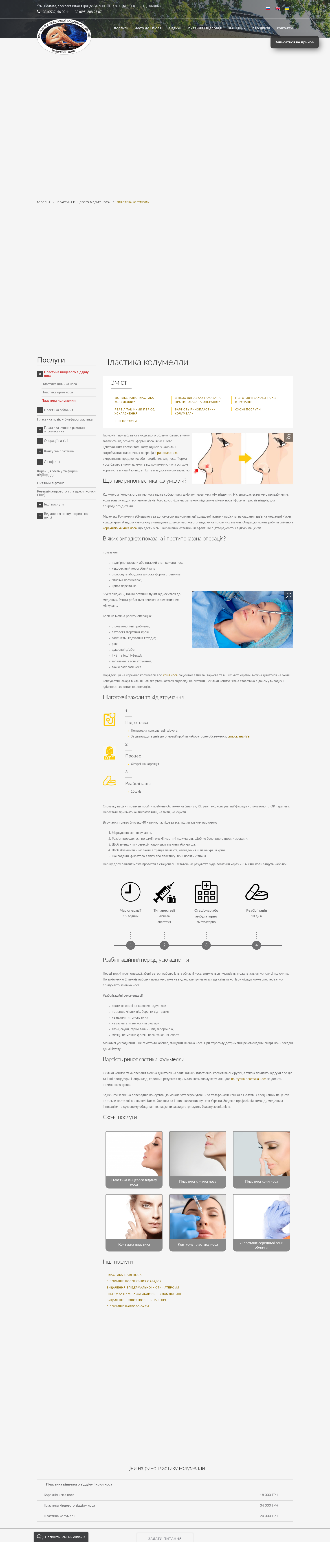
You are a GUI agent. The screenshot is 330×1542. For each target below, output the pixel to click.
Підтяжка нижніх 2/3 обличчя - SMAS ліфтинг (144, 1293)
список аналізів (239, 736)
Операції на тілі (56, 440)
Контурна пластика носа (198, 1244)
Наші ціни (237, 28)
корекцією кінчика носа (120, 528)
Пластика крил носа (57, 392)
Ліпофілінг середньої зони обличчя (261, 1245)
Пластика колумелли (59, 400)
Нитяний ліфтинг (50, 483)
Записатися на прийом (294, 42)
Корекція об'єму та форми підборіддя (57, 473)
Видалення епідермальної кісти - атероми (143, 1287)
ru (270, 9)
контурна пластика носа (248, 1079)
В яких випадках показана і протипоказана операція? (198, 399)
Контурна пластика (59, 451)
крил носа (170, 675)
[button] (61, 1537)
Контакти (285, 28)
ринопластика (167, 453)
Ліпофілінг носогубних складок (134, 1281)
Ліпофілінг (52, 462)
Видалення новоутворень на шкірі (66, 515)
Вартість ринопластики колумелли (195, 411)
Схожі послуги (248, 409)
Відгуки (175, 28)
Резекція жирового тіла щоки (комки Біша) (66, 493)
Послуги (121, 28)
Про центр (261, 28)
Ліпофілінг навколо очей (128, 1306)
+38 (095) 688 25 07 (87, 12)
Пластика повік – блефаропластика (64, 419)
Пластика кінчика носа (59, 384)
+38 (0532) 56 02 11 (55, 12)
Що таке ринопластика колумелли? (134, 399)
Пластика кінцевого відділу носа (66, 374)
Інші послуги (125, 421)
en (279, 9)
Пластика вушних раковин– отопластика (65, 429)
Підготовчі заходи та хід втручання (256, 399)
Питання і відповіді (205, 28)
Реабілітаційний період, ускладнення (135, 411)
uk (289, 9)
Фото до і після (148, 28)
